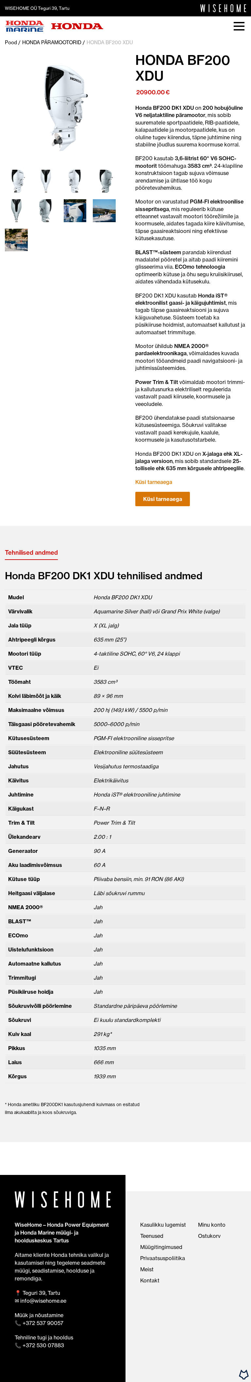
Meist (147, 1269)
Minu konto (212, 1224)
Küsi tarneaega (162, 499)
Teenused (151, 1236)
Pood (11, 42)
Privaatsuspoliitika (162, 1258)
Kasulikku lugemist (163, 1224)
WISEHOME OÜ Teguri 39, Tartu (37, 8)
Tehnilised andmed (31, 552)
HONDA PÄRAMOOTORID (51, 42)
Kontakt (149, 1280)
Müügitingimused (161, 1247)
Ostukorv (209, 1236)
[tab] (31, 553)
